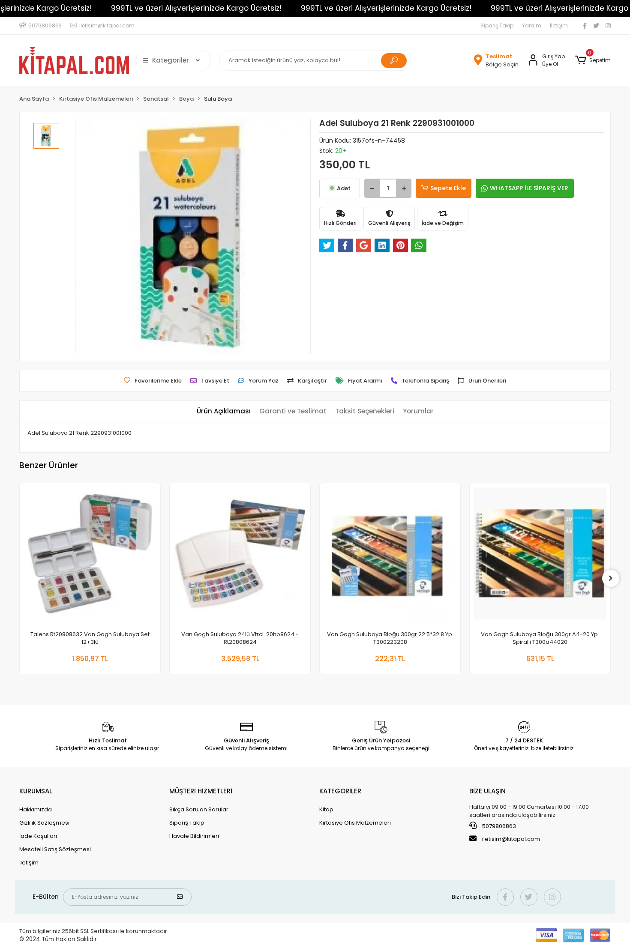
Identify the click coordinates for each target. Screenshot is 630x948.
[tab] (224, 411)
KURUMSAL (35, 791)
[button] (593, 60)
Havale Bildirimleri (194, 836)
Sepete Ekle (448, 188)
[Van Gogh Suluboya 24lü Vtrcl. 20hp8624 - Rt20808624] (240, 555)
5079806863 (498, 826)
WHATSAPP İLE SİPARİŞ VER (529, 188)
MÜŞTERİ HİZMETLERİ (200, 791)
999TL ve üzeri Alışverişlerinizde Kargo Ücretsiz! (196, 8)
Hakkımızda (35, 809)
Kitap (326, 809)
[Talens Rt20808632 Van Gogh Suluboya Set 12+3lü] (90, 555)
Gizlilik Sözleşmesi (44, 823)
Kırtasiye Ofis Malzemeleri (355, 823)
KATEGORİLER (340, 791)
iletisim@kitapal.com (511, 839)
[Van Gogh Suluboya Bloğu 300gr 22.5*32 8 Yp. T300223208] (390, 555)
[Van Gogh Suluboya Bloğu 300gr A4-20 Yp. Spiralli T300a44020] (540, 555)
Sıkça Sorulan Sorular (198, 809)
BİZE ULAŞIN (487, 791)
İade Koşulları (38, 836)
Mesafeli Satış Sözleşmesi (55, 849)
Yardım (531, 25)
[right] (610, 578)
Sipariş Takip (496, 25)
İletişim (559, 25)
